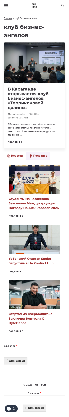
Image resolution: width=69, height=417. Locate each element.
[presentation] (34, 62)
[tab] (15, 156)
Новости (15, 75)
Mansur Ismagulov (16, 114)
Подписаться (15, 361)
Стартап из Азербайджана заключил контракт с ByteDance (30, 318)
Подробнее (17, 141)
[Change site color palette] (11, 408)
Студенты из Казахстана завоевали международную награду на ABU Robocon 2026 (34, 203)
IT (27, 75)
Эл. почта (10, 345)
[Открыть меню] (6, 5)
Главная (8, 18)
